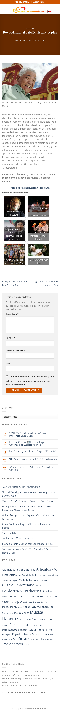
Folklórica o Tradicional (22, 590)
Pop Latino (18, 624)
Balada (18, 576)
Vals (22, 643)
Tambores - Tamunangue (42, 639)
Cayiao (15, 580)
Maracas (18, 606)
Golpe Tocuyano (9, 596)
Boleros (36, 575)
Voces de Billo (9, 533)
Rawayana (7, 634)
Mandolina (7, 606)
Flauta (38, 585)
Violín (28, 644)
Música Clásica (21, 612)
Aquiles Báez (22, 569)
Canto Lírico (6, 581)
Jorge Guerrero (37, 596)
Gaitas (48, 591)
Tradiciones (10, 644)
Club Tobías (27, 580)
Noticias (30, 29)
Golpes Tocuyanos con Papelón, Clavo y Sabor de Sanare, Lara (28, 517)
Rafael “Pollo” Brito (40, 630)
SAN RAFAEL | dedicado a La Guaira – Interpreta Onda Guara (28, 434)
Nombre (10, 337)
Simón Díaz (21, 638)
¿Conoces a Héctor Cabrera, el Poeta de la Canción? (31, 468)
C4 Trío (46, 575)
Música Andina (8, 613)
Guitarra (23, 596)
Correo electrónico (15, 350)
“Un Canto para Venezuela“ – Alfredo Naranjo (33, 459)
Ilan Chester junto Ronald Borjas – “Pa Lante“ (32, 451)
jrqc (44, 40)
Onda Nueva (24, 619)
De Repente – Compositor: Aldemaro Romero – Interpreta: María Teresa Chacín (26, 508)
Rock (34, 634)
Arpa (33, 569)
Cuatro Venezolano (18, 585)
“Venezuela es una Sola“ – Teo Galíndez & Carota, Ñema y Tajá (28, 551)
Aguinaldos (8, 569)
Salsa (40, 634)
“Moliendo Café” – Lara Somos (17, 538)
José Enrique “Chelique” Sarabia (34, 602)
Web (8, 363)
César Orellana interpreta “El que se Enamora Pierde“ (26, 526)
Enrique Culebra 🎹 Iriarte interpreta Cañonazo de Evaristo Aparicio (28, 443)
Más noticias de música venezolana (30, 187)
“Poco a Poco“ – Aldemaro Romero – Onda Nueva (28, 501)
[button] (3, 9)
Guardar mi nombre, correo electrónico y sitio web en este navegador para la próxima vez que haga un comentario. (30, 380)
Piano (35, 619)
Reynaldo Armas (21, 634)
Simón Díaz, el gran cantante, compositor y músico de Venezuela (29, 494)
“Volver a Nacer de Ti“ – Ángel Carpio (21, 486)
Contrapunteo (41, 580)
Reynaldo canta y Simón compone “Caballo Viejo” (28, 543)
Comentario (12, 314)
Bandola (26, 575)
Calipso (54, 575)
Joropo (16, 601)
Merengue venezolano (37, 607)
